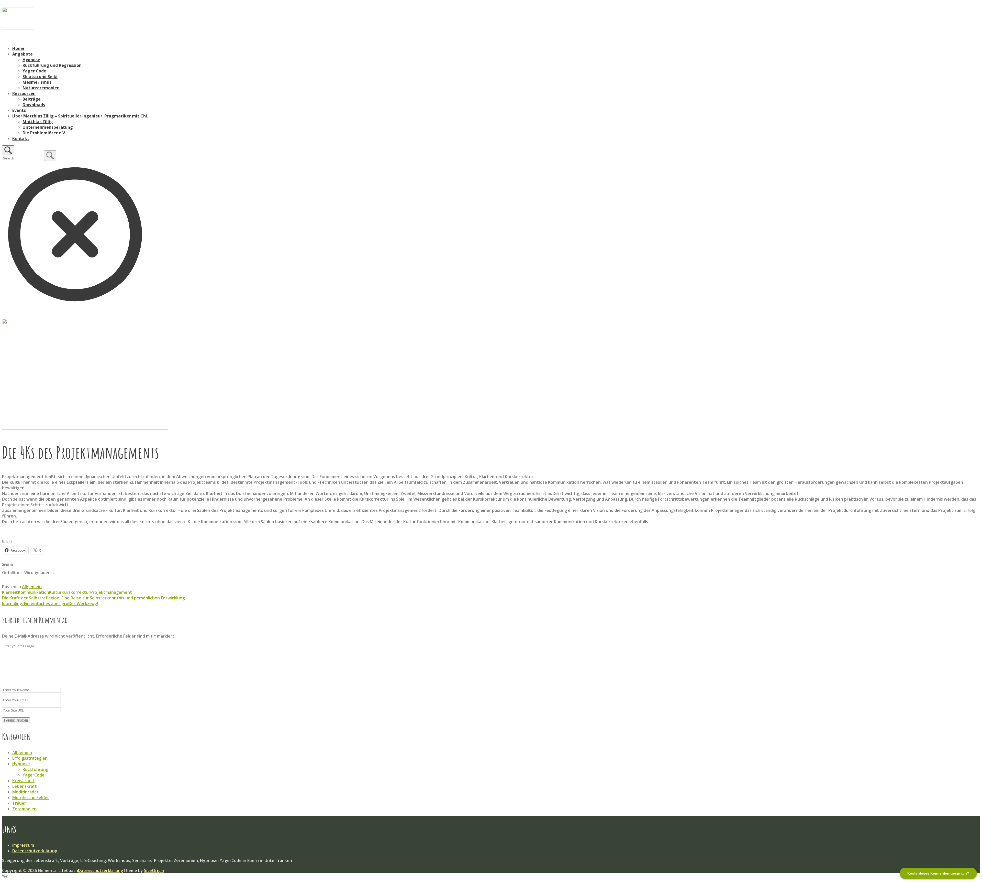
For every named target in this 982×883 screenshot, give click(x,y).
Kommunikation (33, 592)
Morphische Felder (30, 797)
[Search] (50, 155)
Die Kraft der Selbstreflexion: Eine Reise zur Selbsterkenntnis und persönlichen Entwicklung (93, 598)
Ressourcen (24, 93)
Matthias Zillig (38, 121)
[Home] (18, 28)
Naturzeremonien (41, 88)
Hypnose (31, 59)
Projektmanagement (111, 592)
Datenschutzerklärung (34, 851)
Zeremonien (24, 809)
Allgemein (32, 586)
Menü (8, 38)
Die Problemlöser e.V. (44, 133)
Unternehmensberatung (48, 127)
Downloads (34, 104)
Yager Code (34, 71)
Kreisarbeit (23, 780)
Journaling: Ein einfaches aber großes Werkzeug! (50, 603)
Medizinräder (25, 792)
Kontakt (20, 138)
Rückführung (35, 769)
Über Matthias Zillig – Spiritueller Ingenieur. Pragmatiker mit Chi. (80, 116)
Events (19, 110)
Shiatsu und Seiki (40, 76)
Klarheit (10, 592)
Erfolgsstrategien (30, 758)
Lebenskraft (24, 786)
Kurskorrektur (76, 592)
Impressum (23, 845)
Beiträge (32, 99)
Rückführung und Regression (52, 65)
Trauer (19, 803)
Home (18, 48)
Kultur (55, 592)
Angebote (22, 54)
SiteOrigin (154, 870)
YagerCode (33, 775)
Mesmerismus (37, 82)
